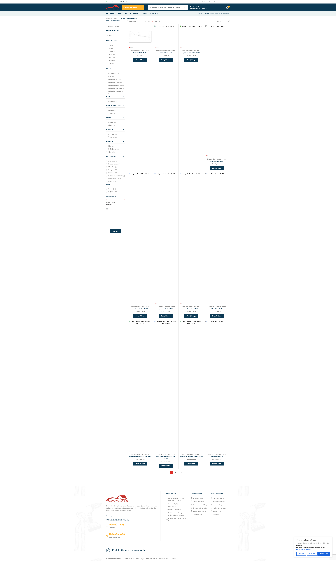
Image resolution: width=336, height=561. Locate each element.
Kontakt (144, 14)
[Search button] (185, 7)
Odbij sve (312, 554)
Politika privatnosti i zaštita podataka (177, 519)
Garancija (216, 514)
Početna (109, 18)
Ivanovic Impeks (130, 559)
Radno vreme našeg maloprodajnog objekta (176, 514)
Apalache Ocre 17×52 (191, 309)
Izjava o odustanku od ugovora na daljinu (176, 499)
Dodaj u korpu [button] (148, 37)
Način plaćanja (218, 505)
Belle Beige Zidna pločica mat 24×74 (140, 456)
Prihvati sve (324, 554)
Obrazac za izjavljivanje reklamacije (176, 505)
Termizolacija (197, 514)
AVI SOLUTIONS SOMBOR (167, 559)
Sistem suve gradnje (199, 511)
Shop (112, 14)
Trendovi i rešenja (131, 14)
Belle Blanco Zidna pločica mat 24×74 (165, 457)
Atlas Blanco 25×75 (217, 456)
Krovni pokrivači (198, 501)
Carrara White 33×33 (165, 53)
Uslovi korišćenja (218, 498)
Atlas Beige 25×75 (216, 309)
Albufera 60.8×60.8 (216, 161)
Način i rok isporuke (219, 508)
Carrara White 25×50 (140, 53)
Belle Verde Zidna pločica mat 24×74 (191, 456)
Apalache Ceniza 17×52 (165, 309)
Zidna (147, 50)
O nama (119, 14)
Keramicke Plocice (138, 50)
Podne (172, 50)
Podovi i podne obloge (200, 505)
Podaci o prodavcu (174, 509)
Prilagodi (301, 554)
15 (181, 472)
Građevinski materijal (200, 508)
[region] (313, 547)
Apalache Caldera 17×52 (140, 309)
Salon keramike (198, 498)
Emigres (111, 35)
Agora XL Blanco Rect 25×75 (191, 53)
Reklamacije (217, 511)
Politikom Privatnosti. (303, 549)
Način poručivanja (219, 501)
